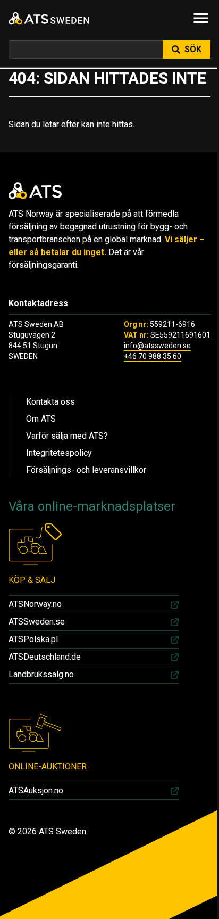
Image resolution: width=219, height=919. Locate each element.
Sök (192, 49)
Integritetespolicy (59, 453)
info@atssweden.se (157, 345)
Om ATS (41, 419)
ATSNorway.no (35, 604)
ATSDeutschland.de (45, 657)
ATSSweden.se (37, 622)
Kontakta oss (50, 402)
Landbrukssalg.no (41, 674)
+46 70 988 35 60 (152, 356)
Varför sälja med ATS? (67, 436)
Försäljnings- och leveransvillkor (86, 470)
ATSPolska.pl (33, 639)
